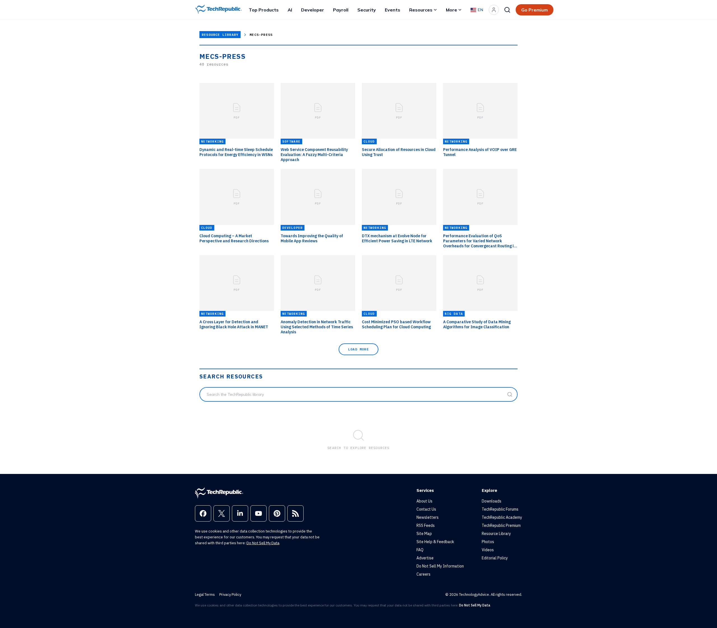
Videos (488, 549)
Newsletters (427, 517)
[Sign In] (494, 10)
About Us (424, 501)
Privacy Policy (230, 594)
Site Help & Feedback (435, 541)
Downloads (491, 501)
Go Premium (534, 10)
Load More (358, 349)
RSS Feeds (425, 525)
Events (392, 10)
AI (290, 10)
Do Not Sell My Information (440, 566)
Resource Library (220, 34)
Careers (423, 574)
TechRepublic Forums (500, 509)
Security (366, 10)
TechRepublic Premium (501, 525)
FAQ (419, 549)
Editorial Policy (495, 557)
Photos (488, 541)
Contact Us (426, 509)
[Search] (507, 10)
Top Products (264, 10)
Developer (312, 10)
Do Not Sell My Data (262, 543)
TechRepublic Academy (502, 517)
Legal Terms (205, 594)
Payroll (340, 10)
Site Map (424, 533)
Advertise (425, 557)
